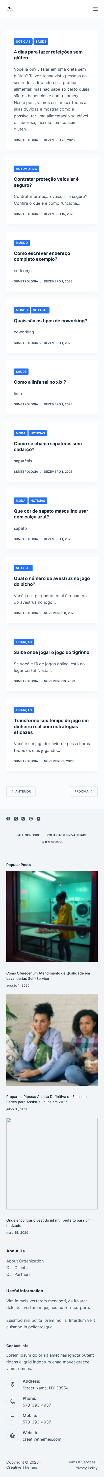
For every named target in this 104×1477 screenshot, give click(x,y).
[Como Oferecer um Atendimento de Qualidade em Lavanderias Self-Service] (52, 917)
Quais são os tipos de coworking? (50, 320)
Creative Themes (21, 1467)
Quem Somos (52, 842)
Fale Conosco (28, 835)
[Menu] (95, 9)
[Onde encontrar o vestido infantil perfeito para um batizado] (52, 1163)
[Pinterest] (31, 819)
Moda (20, 433)
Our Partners (18, 1274)
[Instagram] (23, 819)
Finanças (24, 642)
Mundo (22, 243)
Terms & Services (81, 1462)
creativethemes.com (42, 1439)
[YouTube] (38, 819)
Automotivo (26, 169)
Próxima (81, 791)
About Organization (25, 1260)
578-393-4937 (37, 1405)
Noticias (23, 41)
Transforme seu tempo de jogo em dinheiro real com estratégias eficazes (51, 726)
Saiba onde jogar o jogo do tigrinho (51, 652)
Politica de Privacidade (67, 835)
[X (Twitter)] (16, 819)
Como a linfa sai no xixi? (40, 382)
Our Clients (17, 1267)
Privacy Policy (86, 1468)
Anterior (23, 791)
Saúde (41, 41)
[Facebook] (8, 819)
